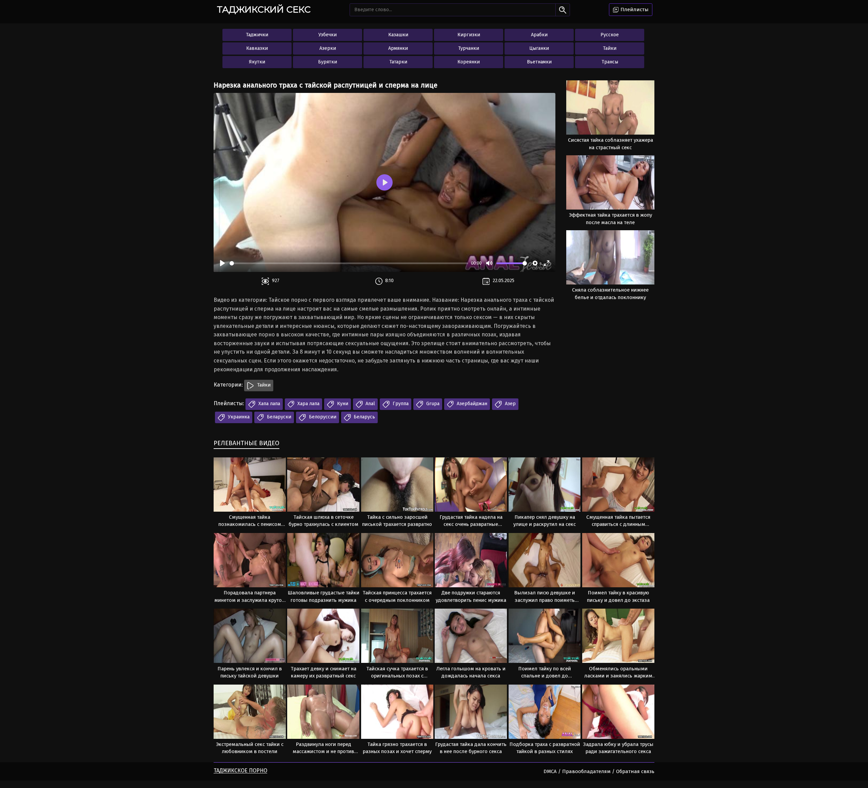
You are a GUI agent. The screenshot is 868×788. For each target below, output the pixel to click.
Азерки (327, 48)
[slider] (349, 263)
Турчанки (468, 48)
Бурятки (327, 62)
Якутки (257, 62)
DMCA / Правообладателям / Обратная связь (599, 771)
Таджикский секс (264, 9)
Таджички (257, 35)
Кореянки (468, 62)
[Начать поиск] (562, 9)
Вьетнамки (539, 62)
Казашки (398, 35)
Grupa (432, 404)
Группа (400, 404)
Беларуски (278, 417)
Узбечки (327, 35)
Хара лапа (307, 404)
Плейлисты (634, 9)
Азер (510, 404)
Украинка (238, 417)
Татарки (398, 62)
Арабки (539, 35)
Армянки (398, 48)
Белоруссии (322, 417)
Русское (609, 35)
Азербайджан (471, 404)
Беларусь (363, 417)
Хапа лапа (268, 404)
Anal (369, 404)
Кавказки (257, 48)
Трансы (609, 62)
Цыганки (539, 48)
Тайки (609, 48)
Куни (342, 404)
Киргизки (468, 35)
